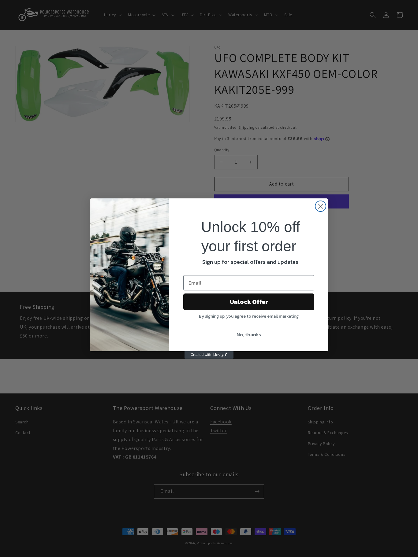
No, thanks (249, 334)
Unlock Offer (249, 301)
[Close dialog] (320, 206)
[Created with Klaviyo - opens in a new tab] (209, 355)
